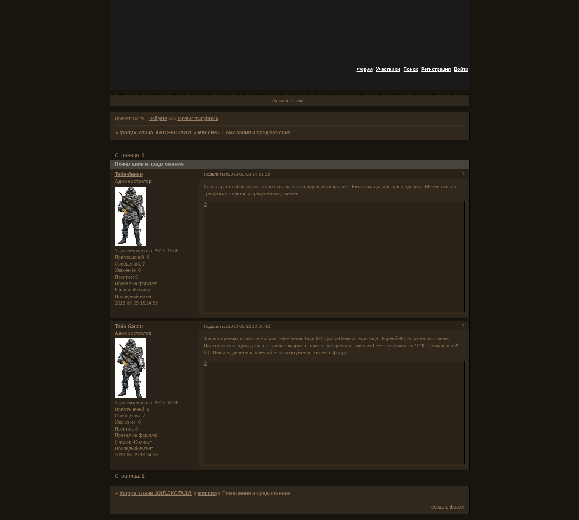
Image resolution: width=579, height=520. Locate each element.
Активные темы (289, 100)
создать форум (448, 506)
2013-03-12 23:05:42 (249, 326)
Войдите (158, 118)
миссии (207, 133)
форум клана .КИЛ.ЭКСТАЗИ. (156, 133)
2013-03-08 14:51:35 (249, 174)
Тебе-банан (129, 174)
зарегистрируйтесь (197, 118)
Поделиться (216, 174)
